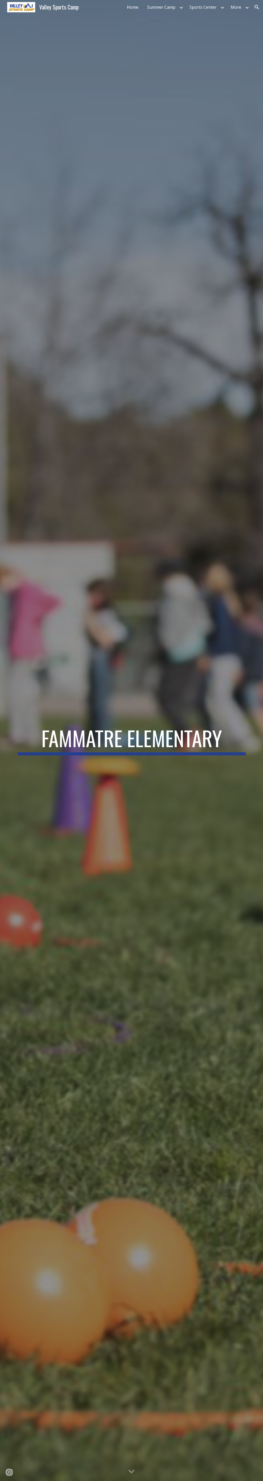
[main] (131, 740)
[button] (257, 7)
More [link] (236, 7)
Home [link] (132, 7)
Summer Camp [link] (161, 7)
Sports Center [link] (203, 7)
